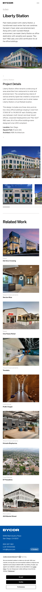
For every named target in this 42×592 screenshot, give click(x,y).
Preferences (21, 587)
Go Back (5, 9)
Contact (35, 549)
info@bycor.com (9, 549)
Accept (21, 577)
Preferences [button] (11, 571)
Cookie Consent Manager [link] (10, 556)
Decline (21, 582)
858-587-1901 (8, 544)
